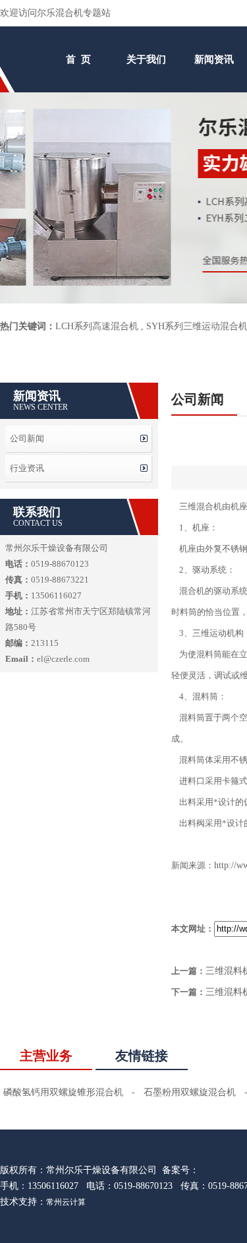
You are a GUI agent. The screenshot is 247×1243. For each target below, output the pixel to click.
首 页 (78, 59)
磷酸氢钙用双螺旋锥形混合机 (63, 1092)
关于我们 (146, 59)
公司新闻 (27, 438)
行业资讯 (27, 468)
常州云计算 (66, 1202)
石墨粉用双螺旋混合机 (190, 1092)
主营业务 (46, 1055)
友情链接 (141, 1055)
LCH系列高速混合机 (96, 326)
